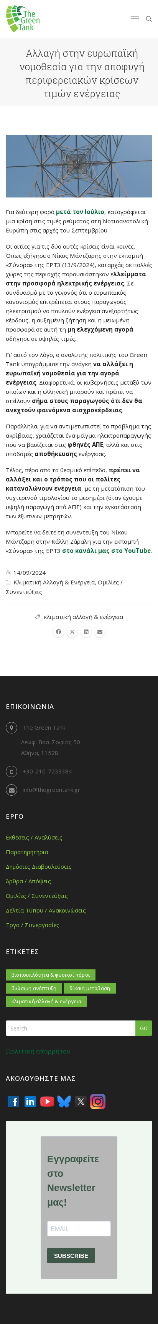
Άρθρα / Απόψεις (28, 881)
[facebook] (58, 631)
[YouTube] (47, 1101)
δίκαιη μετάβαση (89, 988)
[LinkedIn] (30, 1101)
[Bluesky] (64, 1101)
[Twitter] (81, 1101)
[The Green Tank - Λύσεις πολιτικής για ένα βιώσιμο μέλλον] (22, 18)
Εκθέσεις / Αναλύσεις (34, 837)
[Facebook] (13, 1101)
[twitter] (72, 631)
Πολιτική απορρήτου (38, 1051)
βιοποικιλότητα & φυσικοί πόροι (51, 974)
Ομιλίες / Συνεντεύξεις (37, 895)
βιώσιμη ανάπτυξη (34, 988)
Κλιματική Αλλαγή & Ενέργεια (54, 582)
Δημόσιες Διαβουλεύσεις (39, 866)
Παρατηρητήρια (27, 852)
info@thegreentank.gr (51, 789)
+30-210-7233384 (47, 771)
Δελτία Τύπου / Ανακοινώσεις (46, 910)
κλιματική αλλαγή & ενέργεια (83, 617)
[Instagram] (97, 1101)
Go (144, 1028)
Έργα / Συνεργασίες (32, 925)
